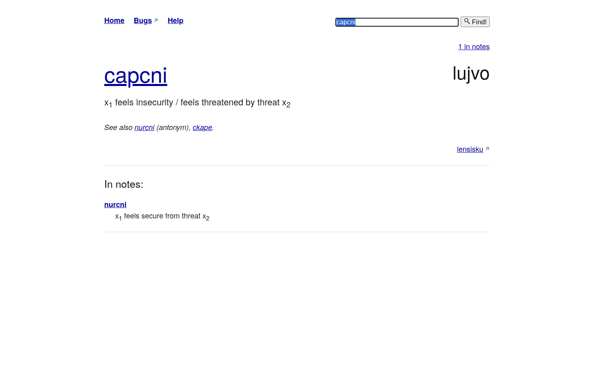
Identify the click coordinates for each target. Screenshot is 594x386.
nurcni (144, 127)
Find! (478, 22)
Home (114, 20)
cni (153, 73)
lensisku (470, 148)
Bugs (143, 20)
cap (121, 73)
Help (175, 20)
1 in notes (474, 46)
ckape (202, 127)
